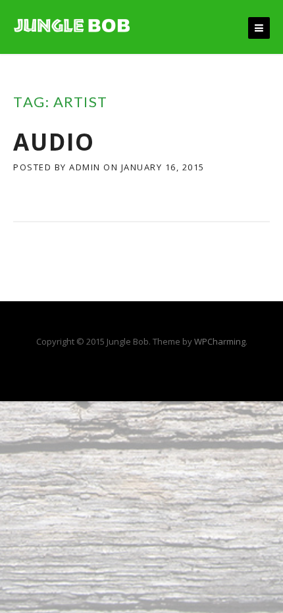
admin (85, 167)
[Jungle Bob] (72, 24)
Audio (54, 141)
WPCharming (219, 341)
